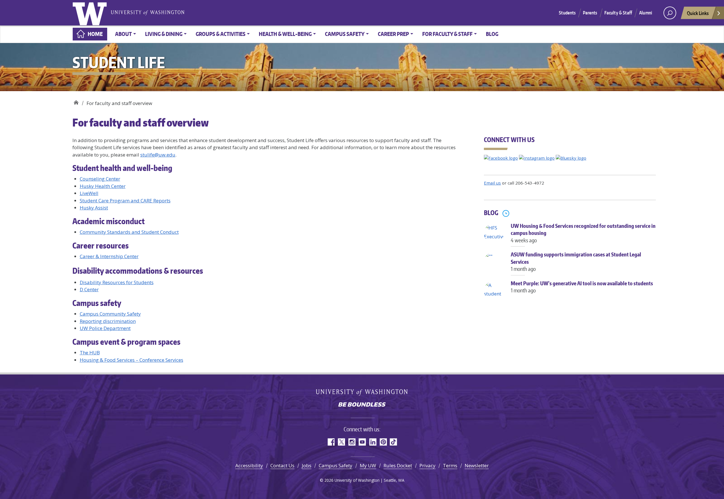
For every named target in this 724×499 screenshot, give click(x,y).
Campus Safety (335, 465)
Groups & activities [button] (220, 33)
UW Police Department (105, 328)
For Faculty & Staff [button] (447, 33)
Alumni (645, 13)
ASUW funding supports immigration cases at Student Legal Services (576, 261)
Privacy (427, 465)
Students (567, 13)
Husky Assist (94, 207)
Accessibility (249, 465)
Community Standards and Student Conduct (129, 232)
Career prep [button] (393, 33)
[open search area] (669, 13)
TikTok (393, 442)
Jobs (306, 465)
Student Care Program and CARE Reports (125, 200)
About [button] (123, 33)
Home (95, 33)
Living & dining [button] (163, 33)
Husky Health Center (103, 186)
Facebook (331, 442)
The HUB (90, 352)
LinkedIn (372, 442)
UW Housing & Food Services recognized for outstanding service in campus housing (583, 232)
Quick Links (698, 13)
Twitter (341, 442)
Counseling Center (100, 178)
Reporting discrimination (108, 321)
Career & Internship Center (109, 256)
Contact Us (282, 465)
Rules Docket (397, 465)
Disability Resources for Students (117, 282)
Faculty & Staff (618, 13)
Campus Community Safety (110, 313)
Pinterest (383, 442)
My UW (368, 465)
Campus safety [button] (345, 33)
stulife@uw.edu (157, 154)
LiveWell (89, 193)
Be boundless (362, 405)
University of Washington (90, 12)
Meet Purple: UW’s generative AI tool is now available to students (582, 287)
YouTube (362, 442)
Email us (492, 183)
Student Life (75, 101)
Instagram (351, 442)
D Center (89, 289)
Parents (590, 13)
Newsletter (477, 465)
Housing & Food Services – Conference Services (131, 360)
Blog (492, 33)
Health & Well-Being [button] (285, 33)
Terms (450, 465)
